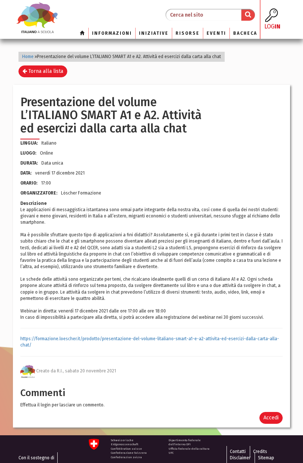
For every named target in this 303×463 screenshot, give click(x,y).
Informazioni (112, 33)
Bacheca (245, 33)
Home (28, 56)
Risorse (188, 33)
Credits (260, 451)
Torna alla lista (45, 71)
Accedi (271, 418)
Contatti (238, 451)
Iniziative (153, 33)
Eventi (216, 33)
